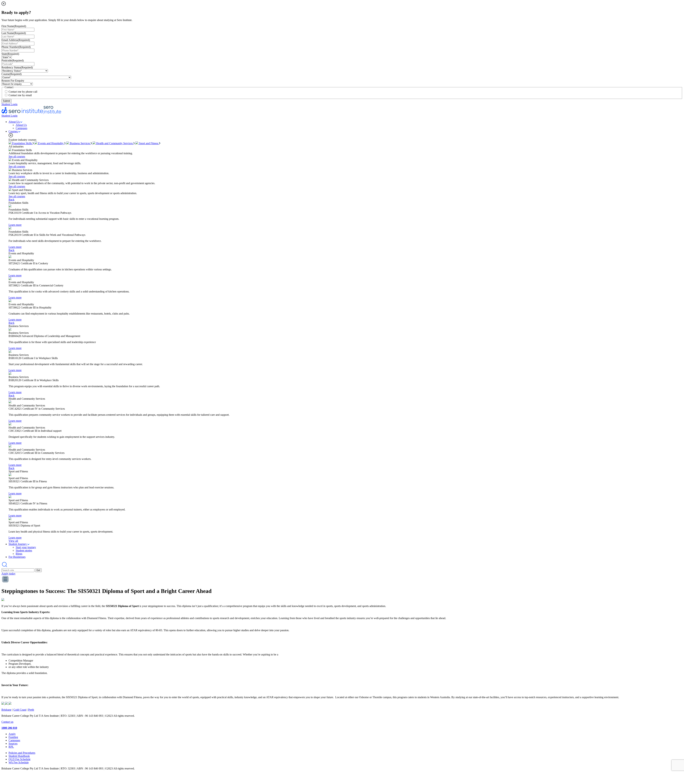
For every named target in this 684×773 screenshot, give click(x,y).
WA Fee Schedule (19, 762)
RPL (11, 746)
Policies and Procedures (22, 752)
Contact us (7, 721)
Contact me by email (20, 95)
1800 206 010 (9, 727)
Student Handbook (19, 756)
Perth (31, 709)
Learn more (15, 224)
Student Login (9, 104)
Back (11, 199)
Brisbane (6, 709)
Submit (6, 101)
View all (13, 540)
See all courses (17, 156)
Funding (13, 737)
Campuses (14, 740)
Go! (38, 570)
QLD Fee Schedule (19, 759)
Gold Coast (19, 709)
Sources (13, 743)
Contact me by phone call (23, 91)
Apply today (8, 573)
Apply (12, 733)
